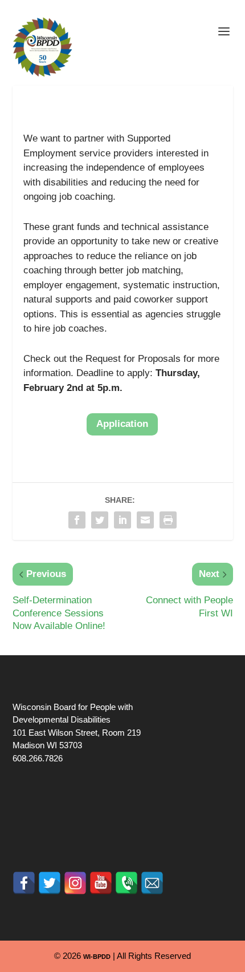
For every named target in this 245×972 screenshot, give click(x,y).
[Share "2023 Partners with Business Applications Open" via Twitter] (99, 520)
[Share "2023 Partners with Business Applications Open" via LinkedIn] (122, 520)
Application (122, 423)
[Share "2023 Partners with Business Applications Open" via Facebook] (77, 520)
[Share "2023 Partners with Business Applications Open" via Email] (145, 520)
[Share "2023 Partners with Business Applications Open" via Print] (168, 520)
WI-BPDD (97, 956)
